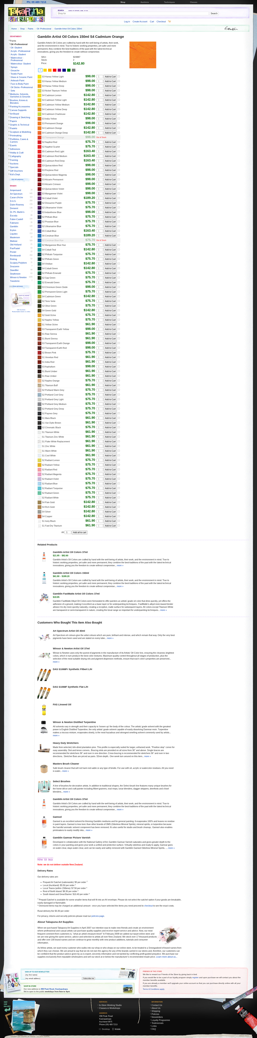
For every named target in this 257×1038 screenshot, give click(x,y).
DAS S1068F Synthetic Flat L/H (70, 687)
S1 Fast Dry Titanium (52, 526)
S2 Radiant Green (50, 493)
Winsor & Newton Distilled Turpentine (74, 722)
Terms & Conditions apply (153, 989)
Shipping (156, 1011)
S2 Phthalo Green (50, 259)
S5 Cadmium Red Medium (54, 156)
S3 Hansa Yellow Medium (54, 81)
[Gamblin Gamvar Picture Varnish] (44, 843)
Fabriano (14, 223)
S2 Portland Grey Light (52, 399)
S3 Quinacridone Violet (53, 189)
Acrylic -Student (18, 54)
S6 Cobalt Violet (49, 198)
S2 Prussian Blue (50, 222)
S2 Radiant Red (49, 469)
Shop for (152, 11)
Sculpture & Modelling (20, 132)
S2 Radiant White (50, 498)
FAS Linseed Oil (62, 704)
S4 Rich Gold (48, 507)
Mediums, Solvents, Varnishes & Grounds (20, 95)
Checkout (161, 21)
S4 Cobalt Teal (49, 250)
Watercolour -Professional (17, 59)
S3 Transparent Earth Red (54, 348)
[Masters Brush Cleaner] (44, 769)
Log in (127, 21)
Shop (122, 2)
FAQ (154, 1029)
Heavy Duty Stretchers (66, 743)
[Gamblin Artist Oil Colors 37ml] (44, 558)
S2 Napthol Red (49, 142)
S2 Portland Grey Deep (53, 409)
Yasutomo (15, 281)
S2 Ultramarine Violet (52, 208)
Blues (64, 70)
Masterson (15, 237)
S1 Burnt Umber (49, 371)
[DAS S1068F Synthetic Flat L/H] (44, 692)
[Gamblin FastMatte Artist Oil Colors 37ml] (44, 599)
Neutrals (73, 70)
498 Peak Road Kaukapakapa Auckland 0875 (106, 1019)
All (40, 70)
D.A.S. (13, 201)
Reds (54, 70)
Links (154, 1026)
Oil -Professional (44, 29)
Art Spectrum (16, 194)
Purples (59, 70)
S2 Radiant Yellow (51, 465)
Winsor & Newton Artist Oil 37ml (71, 648)
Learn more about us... (166, 957)
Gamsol (57, 817)
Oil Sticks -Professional (22, 87)
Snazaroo (14, 266)
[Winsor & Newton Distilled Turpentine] (44, 728)
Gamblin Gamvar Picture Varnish (71, 837)
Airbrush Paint (17, 80)
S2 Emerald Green (51, 282)
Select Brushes (61, 781)
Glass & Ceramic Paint (21, 77)
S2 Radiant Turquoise (52, 488)
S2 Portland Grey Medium (54, 404)
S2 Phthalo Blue (49, 217)
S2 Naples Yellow (50, 320)
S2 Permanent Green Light (54, 292)
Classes (193, 2)
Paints (30, 29)
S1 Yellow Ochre (50, 324)
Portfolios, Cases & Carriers (19, 140)
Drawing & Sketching (20, 117)
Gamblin (14, 226)
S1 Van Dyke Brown (51, 423)
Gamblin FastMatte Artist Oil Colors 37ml (76, 593)
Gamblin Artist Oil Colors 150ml (68, 29)
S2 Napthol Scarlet (51, 147)
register (195, 977)
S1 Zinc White (48, 446)
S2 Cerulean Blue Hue (52, 240)
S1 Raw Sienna (49, 334)
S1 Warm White (49, 451)
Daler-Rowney (17, 205)
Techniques (169, 2)
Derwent (14, 208)
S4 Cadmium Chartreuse (53, 114)
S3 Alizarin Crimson (51, 184)
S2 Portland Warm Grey (53, 390)
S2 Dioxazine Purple (52, 203)
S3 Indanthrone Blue (51, 212)
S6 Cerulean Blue (50, 236)
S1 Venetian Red (50, 357)
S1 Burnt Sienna (50, 338)
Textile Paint (16, 74)
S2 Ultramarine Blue (51, 226)
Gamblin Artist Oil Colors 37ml (70, 552)
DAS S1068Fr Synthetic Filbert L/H (72, 669)
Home (14, 29)
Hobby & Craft (16, 153)
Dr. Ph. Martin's (17, 212)
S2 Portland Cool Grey (52, 395)
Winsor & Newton (18, 277)
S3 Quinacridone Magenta (54, 175)
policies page (97, 916)
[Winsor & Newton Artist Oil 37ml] (44, 654)
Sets (13, 91)
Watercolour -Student (21, 64)
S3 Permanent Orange (52, 123)
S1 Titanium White (50, 432)
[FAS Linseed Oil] (44, 710)
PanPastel (15, 248)
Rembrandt (15, 255)
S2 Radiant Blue (50, 484)
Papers (13, 121)
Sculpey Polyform (18, 263)
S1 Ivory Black (49, 521)
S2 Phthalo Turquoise (52, 254)
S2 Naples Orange (51, 381)
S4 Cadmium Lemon (51, 95)
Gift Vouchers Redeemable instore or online (21, 310)
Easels (13, 145)
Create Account (140, 21)
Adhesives (15, 149)
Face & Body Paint (20, 84)
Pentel (13, 252)
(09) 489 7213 (111, 1024)
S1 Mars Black (49, 418)
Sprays (14, 67)
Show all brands (18, 286)
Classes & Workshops (109, 1008)
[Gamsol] (44, 822)
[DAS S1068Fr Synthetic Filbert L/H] (44, 675)
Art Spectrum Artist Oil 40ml (69, 631)
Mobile (117, 1029)
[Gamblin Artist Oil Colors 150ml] (44, 578)
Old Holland (15, 245)
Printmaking (15, 135)
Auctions (145, 2)
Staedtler (14, 270)
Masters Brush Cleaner (66, 763)
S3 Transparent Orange (53, 137)
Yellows (45, 70)
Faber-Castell (16, 219)
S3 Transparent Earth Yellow (55, 329)
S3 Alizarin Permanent (52, 179)
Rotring (13, 259)
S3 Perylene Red (50, 170)
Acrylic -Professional (20, 51)
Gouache (15, 70)
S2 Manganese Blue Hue (54, 245)
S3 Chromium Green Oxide (55, 287)
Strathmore (15, 274)
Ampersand (15, 190)
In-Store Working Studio (110, 1005)
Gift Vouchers (16, 171)
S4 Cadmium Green (51, 296)
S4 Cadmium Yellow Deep (54, 109)
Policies (155, 1014)
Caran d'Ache (16, 197)
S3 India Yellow (49, 119)
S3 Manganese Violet (52, 193)
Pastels (13, 128)
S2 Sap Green (48, 278)
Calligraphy (15, 156)
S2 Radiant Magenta (51, 474)
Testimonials (157, 1023)
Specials (14, 167)
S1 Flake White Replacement (56, 441)
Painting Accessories (20, 106)
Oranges (50, 70)
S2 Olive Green (49, 306)
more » (120, 565)
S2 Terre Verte (48, 301)
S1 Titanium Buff (50, 385)
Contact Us (157, 1005)
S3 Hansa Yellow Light (53, 77)
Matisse (13, 241)
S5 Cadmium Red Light (53, 151)
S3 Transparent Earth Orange (56, 343)
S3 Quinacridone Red (52, 165)
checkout (148, 906)
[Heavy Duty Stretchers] (44, 748)
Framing (14, 160)
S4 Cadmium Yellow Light (54, 100)
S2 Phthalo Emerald (51, 273)
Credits (228, 1036)
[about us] (168, 943)
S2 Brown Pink (49, 353)
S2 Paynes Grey (49, 413)
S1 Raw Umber (49, 376)
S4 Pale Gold (48, 502)
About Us (156, 1008)
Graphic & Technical (19, 125)
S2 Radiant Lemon (51, 460)
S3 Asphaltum (48, 367)
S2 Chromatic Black (51, 427)
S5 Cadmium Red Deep (53, 161)
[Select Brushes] (44, 787)
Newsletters (157, 1017)
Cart (152, 21)
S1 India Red (48, 362)
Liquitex (14, 234)
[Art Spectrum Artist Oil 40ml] (44, 636)
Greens (69, 70)
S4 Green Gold (49, 310)
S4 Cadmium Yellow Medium (55, 105)
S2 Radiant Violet (50, 479)
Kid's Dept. (15, 174)
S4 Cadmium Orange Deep (55, 133)
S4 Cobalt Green (50, 268)
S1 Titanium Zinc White (53, 437)
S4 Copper (47, 516)
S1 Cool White (49, 455)
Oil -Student (16, 48)
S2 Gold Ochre (49, 315)
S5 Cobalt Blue (49, 231)
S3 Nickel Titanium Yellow (54, 91)
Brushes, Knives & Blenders (19, 101)
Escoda (13, 216)
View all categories (17, 179)
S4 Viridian (47, 264)
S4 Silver (46, 512)
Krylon (13, 230)
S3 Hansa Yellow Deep (53, 86)
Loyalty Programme (161, 1020)
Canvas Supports (18, 110)
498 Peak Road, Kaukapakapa (54, 989)
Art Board (14, 114)
